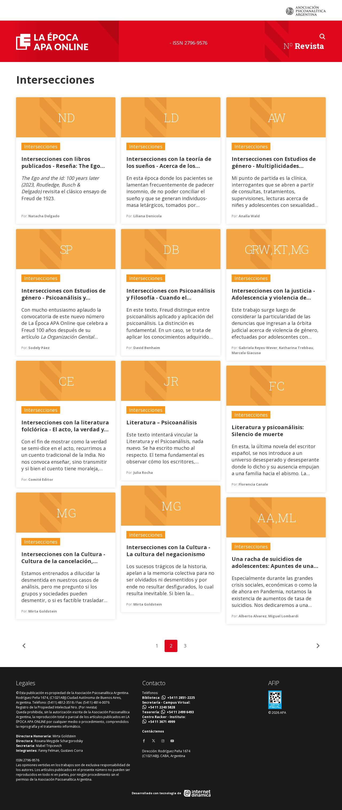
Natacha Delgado (44, 216)
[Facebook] (144, 741)
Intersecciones (40, 146)
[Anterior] (24, 646)
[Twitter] (153, 741)
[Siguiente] (317, 646)
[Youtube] (172, 741)
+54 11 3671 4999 (161, 721)
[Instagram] (162, 741)
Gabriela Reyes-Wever (258, 347)
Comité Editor (40, 479)
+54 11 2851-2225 (181, 697)
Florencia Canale (253, 484)
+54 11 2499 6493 (180, 712)
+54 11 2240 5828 (161, 707)
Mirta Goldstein (147, 604)
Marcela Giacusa (246, 352)
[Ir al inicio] (52, 41)
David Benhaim (146, 347)
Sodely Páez (39, 347)
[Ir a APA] (306, 10)
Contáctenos (153, 731)
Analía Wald (249, 216)
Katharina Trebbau (296, 347)
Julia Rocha (143, 472)
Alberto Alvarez (253, 616)
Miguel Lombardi (283, 616)
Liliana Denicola (147, 216)
